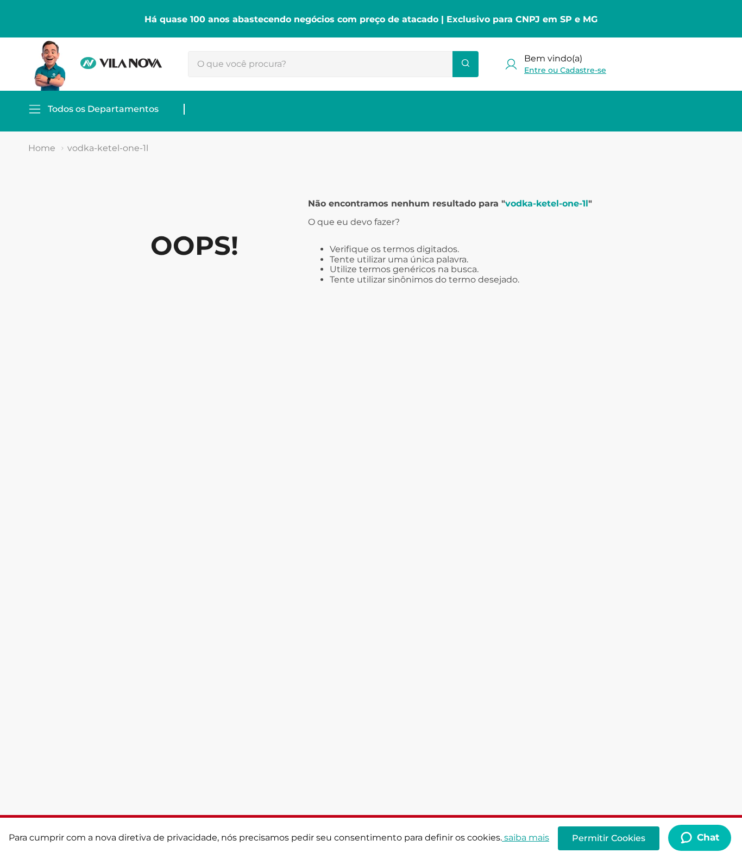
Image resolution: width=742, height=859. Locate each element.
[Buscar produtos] (465, 64)
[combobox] (333, 64)
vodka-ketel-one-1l (107, 148)
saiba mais (526, 837)
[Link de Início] (42, 148)
